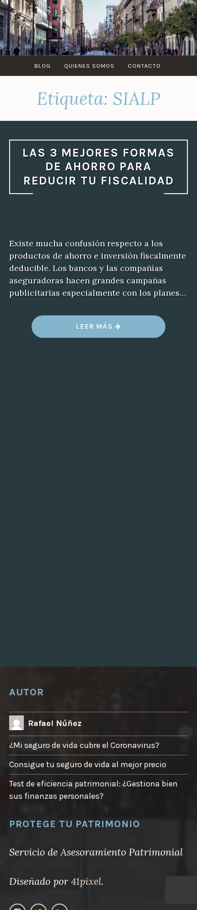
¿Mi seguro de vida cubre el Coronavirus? (84, 745)
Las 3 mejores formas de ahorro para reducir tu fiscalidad (98, 166)
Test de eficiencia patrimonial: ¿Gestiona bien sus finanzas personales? (93, 790)
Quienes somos (89, 65)
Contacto (144, 65)
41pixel (86, 881)
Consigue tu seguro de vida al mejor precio (87, 764)
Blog (42, 65)
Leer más (98, 330)
